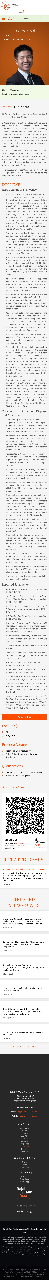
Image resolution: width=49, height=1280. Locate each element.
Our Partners (7, 107)
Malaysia (24, 1138)
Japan (24, 1165)
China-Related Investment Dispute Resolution (21, 755)
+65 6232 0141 (11, 90)
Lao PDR (24, 1136)
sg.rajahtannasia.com (28, 1116)
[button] (24, 717)
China (24, 1131)
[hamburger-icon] (3, 18)
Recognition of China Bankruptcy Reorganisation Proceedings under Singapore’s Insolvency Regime (24, 967)
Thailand (24, 1149)
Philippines (24, 1144)
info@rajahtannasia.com (27, 1112)
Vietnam (24, 1152)
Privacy (31, 1206)
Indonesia (25, 1133)
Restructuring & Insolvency (18, 751)
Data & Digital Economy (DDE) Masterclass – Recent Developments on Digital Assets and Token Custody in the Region (23, 1011)
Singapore (24, 1146)
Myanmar (24, 1141)
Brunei (24, 1162)
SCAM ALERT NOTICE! (11, 18)
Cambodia (24, 1128)
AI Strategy (24, 1182)
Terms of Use (19, 1206)
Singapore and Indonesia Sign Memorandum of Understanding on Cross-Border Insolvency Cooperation (24, 944)
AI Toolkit (24, 1176)
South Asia (24, 1167)
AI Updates (24, 1179)
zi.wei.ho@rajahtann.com (15, 94)
